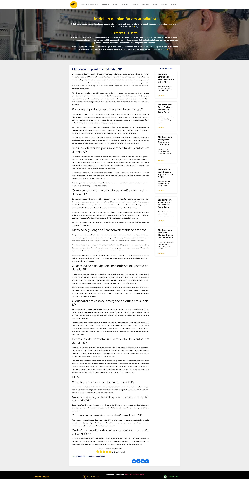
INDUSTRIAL (164, 5)
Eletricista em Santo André (134, 474)
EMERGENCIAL (105, 5)
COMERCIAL (135, 5)
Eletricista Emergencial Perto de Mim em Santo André (166, 78)
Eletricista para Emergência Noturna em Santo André (165, 141)
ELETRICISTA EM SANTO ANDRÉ (88, 5)
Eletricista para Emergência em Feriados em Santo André (165, 108)
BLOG (172, 5)
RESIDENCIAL (125, 5)
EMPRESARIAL (145, 5)
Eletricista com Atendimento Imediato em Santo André (165, 203)
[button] (134, 461)
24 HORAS (115, 5)
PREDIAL (155, 5)
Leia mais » (161, 95)
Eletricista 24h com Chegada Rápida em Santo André (165, 173)
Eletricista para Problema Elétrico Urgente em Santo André (165, 234)
